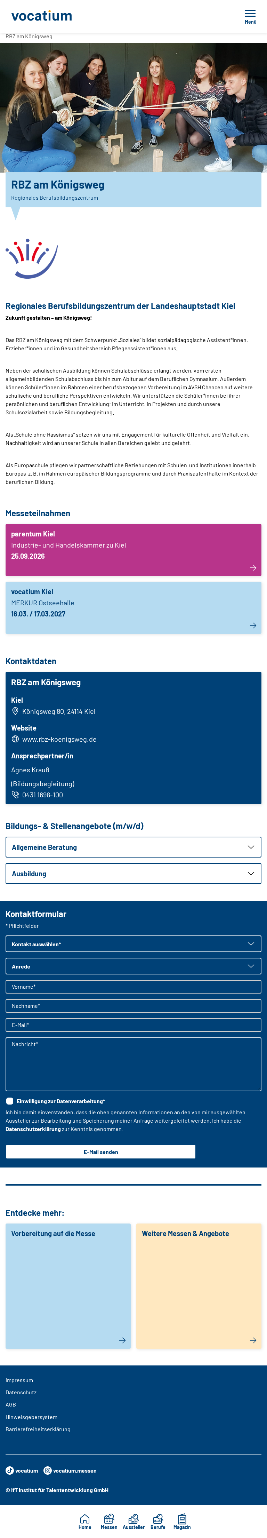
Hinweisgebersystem (31, 1416)
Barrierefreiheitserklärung (38, 1429)
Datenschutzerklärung (33, 1128)
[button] (133, 847)
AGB (11, 1404)
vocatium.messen (75, 1470)
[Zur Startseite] (57, 16)
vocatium (26, 1470)
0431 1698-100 (42, 794)
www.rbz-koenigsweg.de (59, 739)
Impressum (19, 1380)
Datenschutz (21, 1392)
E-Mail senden (101, 1151)
